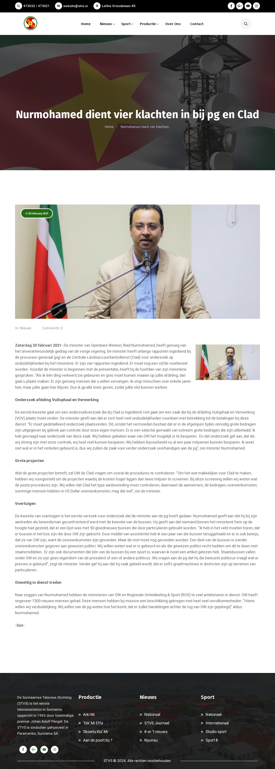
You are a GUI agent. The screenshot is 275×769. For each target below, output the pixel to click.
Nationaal (152, 714)
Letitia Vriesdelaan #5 (119, 6)
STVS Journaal (156, 723)
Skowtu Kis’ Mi (95, 731)
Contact (196, 24)
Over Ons (173, 24)
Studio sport (216, 731)
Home (86, 24)
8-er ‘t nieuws (156, 731)
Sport (126, 24)
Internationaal (217, 723)
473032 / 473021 (36, 6)
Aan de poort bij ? (97, 740)
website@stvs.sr (75, 6)
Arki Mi (89, 714)
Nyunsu (151, 740)
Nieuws (106, 24)
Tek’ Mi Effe (93, 723)
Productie (148, 24)
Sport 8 (212, 740)
